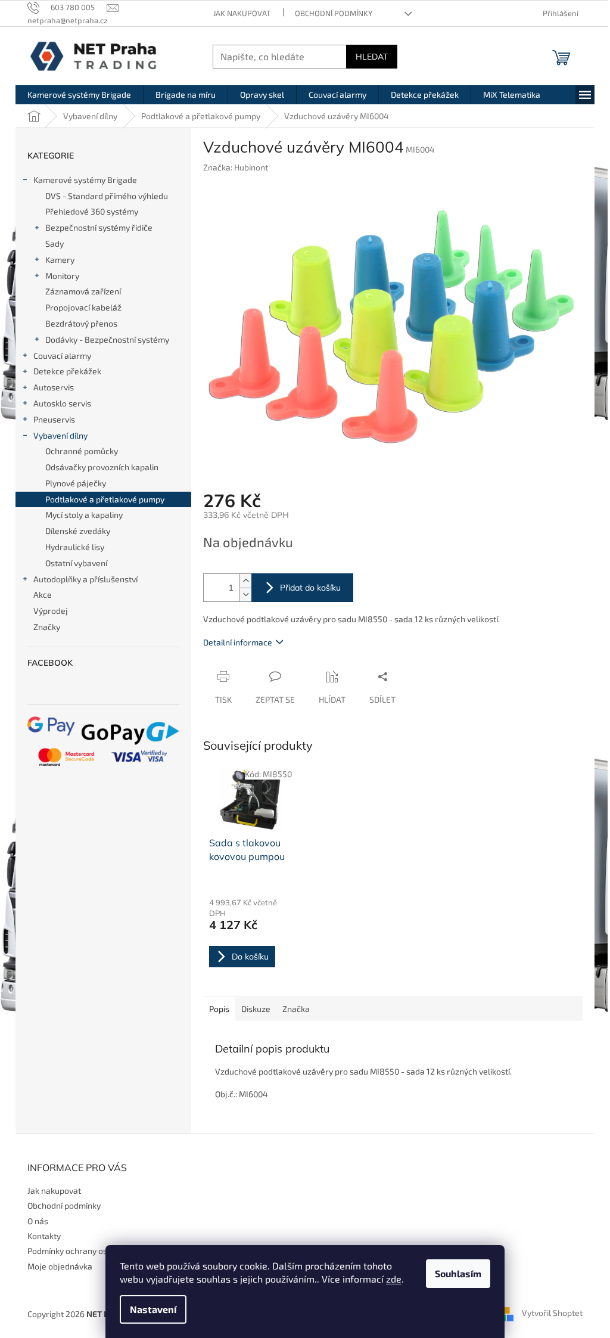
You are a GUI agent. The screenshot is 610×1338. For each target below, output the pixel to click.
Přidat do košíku (310, 587)
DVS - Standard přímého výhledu (106, 196)
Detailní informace (237, 642)
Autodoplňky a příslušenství (85, 579)
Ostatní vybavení (76, 563)
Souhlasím (458, 1273)
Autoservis (53, 387)
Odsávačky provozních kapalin (101, 467)
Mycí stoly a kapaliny (84, 515)
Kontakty (44, 1236)
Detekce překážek (67, 371)
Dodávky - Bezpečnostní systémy (107, 339)
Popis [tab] (219, 1009)
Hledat (372, 56)
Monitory (62, 276)
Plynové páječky (75, 483)
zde (394, 1278)
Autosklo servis (62, 403)
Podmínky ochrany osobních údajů (91, 1251)
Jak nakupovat (242, 13)
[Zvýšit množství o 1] (245, 581)
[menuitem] (79, 94)
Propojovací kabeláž (83, 307)
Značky (46, 627)
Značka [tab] (296, 1009)
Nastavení (153, 1309)
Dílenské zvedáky (77, 531)
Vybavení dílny (60, 435)
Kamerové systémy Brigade (85, 180)
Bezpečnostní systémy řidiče (98, 227)
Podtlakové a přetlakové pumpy (104, 499)
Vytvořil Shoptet (552, 1313)
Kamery (59, 259)
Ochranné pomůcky (81, 451)
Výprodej (50, 611)
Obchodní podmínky (333, 13)
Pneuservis (54, 419)
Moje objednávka (59, 1266)
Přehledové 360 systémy (91, 211)
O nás (37, 1221)
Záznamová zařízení (83, 291)
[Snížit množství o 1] (245, 594)
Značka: (235, 167)
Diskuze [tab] (255, 1009)
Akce (42, 594)
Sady (54, 243)
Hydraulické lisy (74, 547)
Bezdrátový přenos (81, 323)
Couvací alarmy (62, 355)
